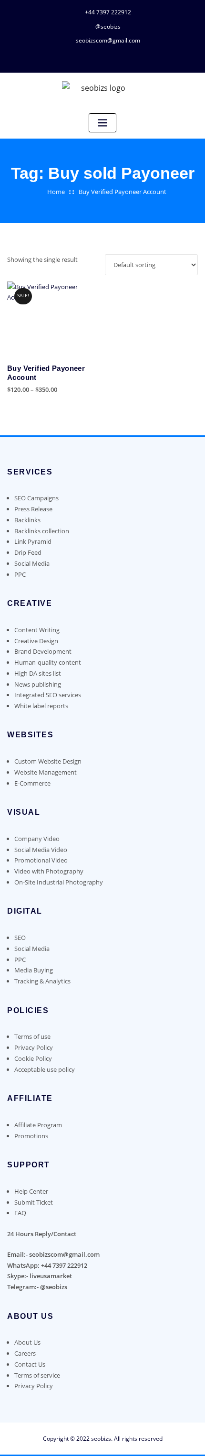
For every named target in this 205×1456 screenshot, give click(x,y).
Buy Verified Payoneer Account (122, 191)
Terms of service (37, 1375)
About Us (27, 1342)
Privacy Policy (33, 1385)
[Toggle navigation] (102, 123)
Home (56, 191)
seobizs (101, 1438)
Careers (25, 1353)
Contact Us (29, 1364)
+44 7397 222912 (108, 12)
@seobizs (108, 26)
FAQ (20, 1212)
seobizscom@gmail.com (108, 40)
